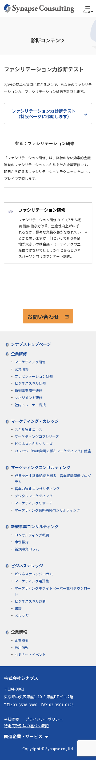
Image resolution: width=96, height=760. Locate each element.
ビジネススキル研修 (30, 383)
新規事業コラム (27, 549)
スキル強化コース (28, 429)
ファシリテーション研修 (41, 210)
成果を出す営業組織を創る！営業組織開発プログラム (53, 478)
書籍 (18, 608)
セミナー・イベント (30, 654)
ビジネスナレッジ (27, 565)
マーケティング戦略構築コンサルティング (47, 510)
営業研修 (22, 369)
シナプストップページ (31, 344)
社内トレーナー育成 (30, 404)
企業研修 (19, 353)
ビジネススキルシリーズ (34, 443)
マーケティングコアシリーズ (37, 436)
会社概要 (11, 719)
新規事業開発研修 (28, 390)
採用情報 (22, 647)
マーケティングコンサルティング (40, 467)
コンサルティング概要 (32, 534)
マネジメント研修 (28, 397)
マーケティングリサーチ (34, 503)
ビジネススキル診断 (30, 601)
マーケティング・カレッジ (35, 421)
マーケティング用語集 (32, 581)
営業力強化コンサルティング (37, 488)
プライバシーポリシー (44, 719)
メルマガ (22, 615)
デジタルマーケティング (34, 495)
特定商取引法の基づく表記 (26, 725)
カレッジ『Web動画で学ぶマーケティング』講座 (53, 450)
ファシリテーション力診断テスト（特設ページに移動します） (44, 114)
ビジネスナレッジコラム (34, 573)
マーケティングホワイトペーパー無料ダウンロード (53, 591)
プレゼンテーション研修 (34, 376)
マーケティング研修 (30, 361)
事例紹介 (22, 541)
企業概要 (22, 640)
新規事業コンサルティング (35, 526)
